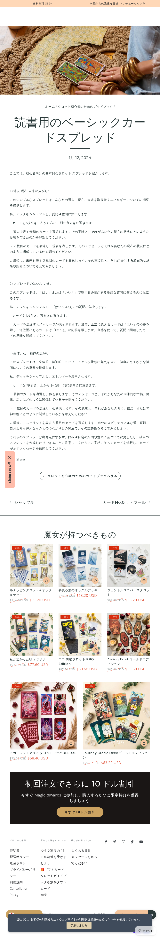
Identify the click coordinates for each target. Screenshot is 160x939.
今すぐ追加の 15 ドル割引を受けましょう (54, 856)
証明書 (15, 850)
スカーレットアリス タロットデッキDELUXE (43, 753)
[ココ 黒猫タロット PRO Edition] (80, 634)
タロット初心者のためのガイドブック (85, 106)
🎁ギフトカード (52, 869)
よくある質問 (81, 850)
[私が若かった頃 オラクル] (31, 634)
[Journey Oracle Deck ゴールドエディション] (116, 715)
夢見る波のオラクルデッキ (78, 590)
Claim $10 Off (10, 472)
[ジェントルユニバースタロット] (128, 565)
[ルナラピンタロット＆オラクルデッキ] (31, 565)
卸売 (44, 895)
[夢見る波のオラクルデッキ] (80, 565)
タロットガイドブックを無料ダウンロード (54, 882)
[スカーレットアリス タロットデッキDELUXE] (43, 715)
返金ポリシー (19, 863)
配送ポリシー (19, 857)
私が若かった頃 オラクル (28, 659)
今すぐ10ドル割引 (80, 812)
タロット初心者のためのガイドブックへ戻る (82, 476)
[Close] (9, 457)
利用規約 (16, 882)
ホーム (50, 106)
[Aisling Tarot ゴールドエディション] (128, 634)
